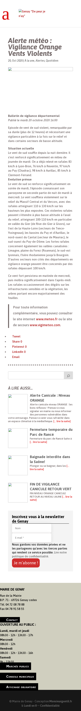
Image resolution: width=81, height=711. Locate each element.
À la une (29, 60)
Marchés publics (17, 666)
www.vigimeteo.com (45, 325)
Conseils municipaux (20, 676)
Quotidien (52, 60)
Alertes (40, 60)
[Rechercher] (68, 375)
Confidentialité (50, 705)
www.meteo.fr (47, 319)
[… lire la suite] (62, 421)
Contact (12, 620)
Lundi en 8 (30, 705)
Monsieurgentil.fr (60, 701)
